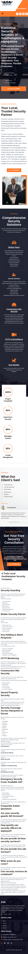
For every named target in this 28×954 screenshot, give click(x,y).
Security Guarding (14, 278)
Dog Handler (14, 365)
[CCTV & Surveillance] (14, 334)
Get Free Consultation (13, 88)
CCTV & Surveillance (14, 339)
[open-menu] (2, 14)
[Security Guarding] (14, 275)
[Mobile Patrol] (14, 242)
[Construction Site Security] (14, 304)
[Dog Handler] (14, 360)
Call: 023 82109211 (20, 8)
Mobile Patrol (14, 247)
